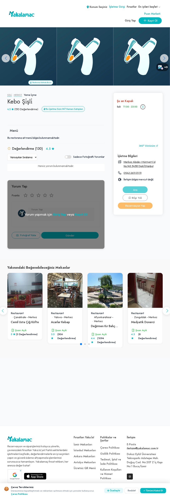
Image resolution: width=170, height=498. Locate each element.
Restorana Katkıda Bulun (41, 82)
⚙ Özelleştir (113, 490)
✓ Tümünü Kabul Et (153, 490)
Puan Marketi (152, 14)
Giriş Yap (130, 20)
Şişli (9, 95)
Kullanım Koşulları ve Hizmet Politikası (110, 474)
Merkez (18, 95)
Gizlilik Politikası (110, 454)
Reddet (132, 490)
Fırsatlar (132, 7)
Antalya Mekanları (85, 462)
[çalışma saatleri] (142, 106)
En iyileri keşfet (148, 7)
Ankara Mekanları (84, 456)
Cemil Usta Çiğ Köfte (25, 322)
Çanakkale (20, 317)
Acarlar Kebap (60, 322)
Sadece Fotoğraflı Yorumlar (89, 156)
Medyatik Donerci (143, 322)
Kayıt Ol (81, 214)
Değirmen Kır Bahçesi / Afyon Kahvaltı (116, 326)
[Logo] (19, 439)
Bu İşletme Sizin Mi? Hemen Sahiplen (64, 108)
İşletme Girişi (117, 7)
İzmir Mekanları (83, 444)
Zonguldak (140, 317)
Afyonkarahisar (103, 317)
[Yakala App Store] (35, 476)
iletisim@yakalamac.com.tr (142, 448)
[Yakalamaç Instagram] (130, 477)
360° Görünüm (147, 145)
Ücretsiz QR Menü (85, 468)
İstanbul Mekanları (85, 450)
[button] (164, 58)
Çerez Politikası (110, 448)
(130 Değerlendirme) (26, 109)
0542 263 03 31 (132, 173)
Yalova (58, 317)
